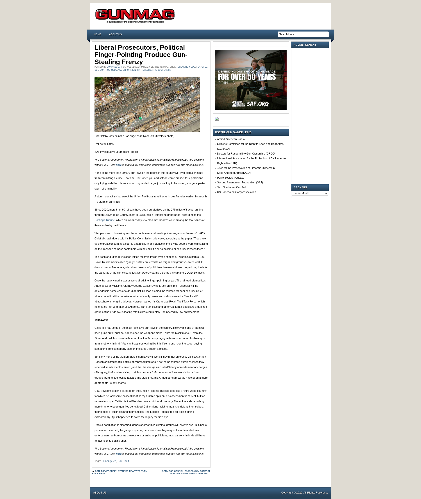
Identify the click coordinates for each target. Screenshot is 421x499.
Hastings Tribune (105, 220)
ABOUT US (115, 34)
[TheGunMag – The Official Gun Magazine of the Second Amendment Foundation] (136, 23)
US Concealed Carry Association (236, 192)
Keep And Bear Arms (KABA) (234, 172)
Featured (201, 67)
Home (97, 34)
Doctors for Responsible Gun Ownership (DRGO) (246, 153)
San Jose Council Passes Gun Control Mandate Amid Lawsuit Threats (186, 472)
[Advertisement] (311, 115)
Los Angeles (109, 461)
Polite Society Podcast (230, 177)
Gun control (102, 70)
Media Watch (118, 70)
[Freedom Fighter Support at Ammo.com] (217, 119)
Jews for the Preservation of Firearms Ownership (246, 168)
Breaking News (186, 67)
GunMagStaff (114, 67)
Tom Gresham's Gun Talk (232, 187)
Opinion (131, 70)
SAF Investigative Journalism (154, 70)
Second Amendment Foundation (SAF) (240, 182)
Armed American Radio (231, 139)
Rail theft (123, 461)
